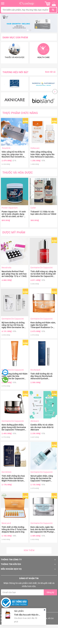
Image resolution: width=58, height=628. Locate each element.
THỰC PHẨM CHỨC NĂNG (20, 113)
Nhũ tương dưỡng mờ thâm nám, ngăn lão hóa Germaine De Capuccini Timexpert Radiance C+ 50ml (14, 376)
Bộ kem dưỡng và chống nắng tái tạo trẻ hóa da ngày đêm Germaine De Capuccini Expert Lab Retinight (13, 325)
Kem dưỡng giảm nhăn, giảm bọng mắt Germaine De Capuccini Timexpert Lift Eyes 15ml (14, 427)
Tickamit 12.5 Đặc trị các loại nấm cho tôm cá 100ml (43, 212)
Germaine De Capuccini (41, 267)
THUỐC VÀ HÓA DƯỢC (17, 172)
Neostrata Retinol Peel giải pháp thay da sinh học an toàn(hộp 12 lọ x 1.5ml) (14, 273)
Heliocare (34, 148)
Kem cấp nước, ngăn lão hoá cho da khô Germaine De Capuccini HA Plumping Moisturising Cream (43, 529)
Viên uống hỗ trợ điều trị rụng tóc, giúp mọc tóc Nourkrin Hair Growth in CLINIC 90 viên (13, 154)
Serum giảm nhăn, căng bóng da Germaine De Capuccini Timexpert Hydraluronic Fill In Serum (42, 478)
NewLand (6, 523)
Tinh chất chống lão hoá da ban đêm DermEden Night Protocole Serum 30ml (13, 478)
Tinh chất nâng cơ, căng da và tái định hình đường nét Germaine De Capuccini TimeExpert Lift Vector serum (43, 273)
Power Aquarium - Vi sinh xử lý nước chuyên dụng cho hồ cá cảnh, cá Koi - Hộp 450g (14, 214)
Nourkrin (6, 148)
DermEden (6, 472)
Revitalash (35, 370)
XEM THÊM (29, 550)
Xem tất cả (50, 72)
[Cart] (47, 3)
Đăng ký (50, 592)
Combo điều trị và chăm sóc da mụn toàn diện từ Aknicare (42, 427)
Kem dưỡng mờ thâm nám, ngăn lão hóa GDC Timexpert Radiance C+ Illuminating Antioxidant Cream (43, 325)
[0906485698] (5, 380)
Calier (33, 208)
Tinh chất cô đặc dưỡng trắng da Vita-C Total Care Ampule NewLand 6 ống (14, 529)
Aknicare (34, 421)
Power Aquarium (10, 208)
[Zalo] (5, 372)
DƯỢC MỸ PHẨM (13, 232)
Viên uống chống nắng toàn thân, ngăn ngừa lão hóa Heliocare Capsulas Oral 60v (42, 154)
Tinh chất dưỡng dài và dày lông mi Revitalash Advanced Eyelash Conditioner (41, 376)
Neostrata (6, 267)
